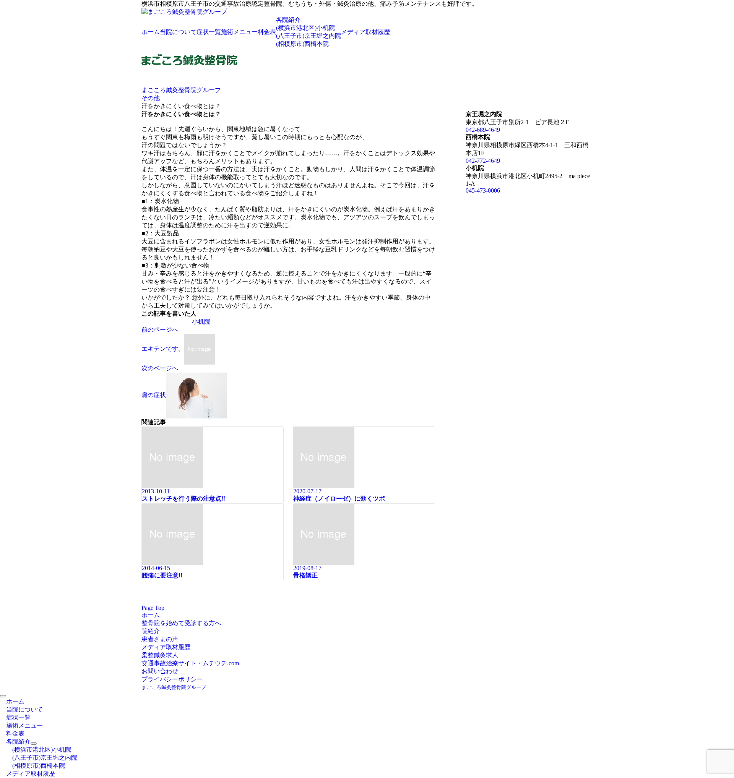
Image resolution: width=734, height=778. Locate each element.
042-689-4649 (483, 129)
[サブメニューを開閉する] (34, 743)
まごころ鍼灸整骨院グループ (173, 687)
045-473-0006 (483, 190)
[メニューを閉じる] (3, 696)
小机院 (201, 321)
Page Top (152, 608)
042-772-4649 (483, 160)
